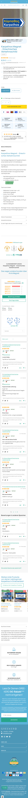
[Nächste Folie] (26, 1)
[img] (5, 348)
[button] (4, 58)
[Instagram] (4, 737)
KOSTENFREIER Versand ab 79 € (12, 62)
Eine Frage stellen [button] (14, 300)
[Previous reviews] (2, 137)
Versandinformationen (6, 220)
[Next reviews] (26, 137)
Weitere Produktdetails (6, 217)
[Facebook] (2, 737)
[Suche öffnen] (4, 5)
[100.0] (10, 320)
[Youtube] (7, 737)
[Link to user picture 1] (14, 355)
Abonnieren (14, 720)
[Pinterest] (9, 737)
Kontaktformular (7, 733)
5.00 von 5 (17, 281)
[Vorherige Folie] (1, 1)
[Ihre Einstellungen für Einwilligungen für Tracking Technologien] (2, 797)
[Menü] (1, 5)
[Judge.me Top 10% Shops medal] (21, 248)
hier (20, 780)
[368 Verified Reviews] (14, 768)
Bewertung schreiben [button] (14, 297)
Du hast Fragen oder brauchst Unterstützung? (11, 223)
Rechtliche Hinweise (5, 626)
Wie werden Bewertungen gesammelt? (11, 568)
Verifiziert (13, 326)
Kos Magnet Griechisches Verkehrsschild (14, 486)
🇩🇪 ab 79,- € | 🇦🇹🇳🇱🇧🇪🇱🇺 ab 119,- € (14, 2)
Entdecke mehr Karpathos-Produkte (12, 585)
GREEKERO (7, 791)
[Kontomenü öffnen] (23, 5)
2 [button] (13, 512)
